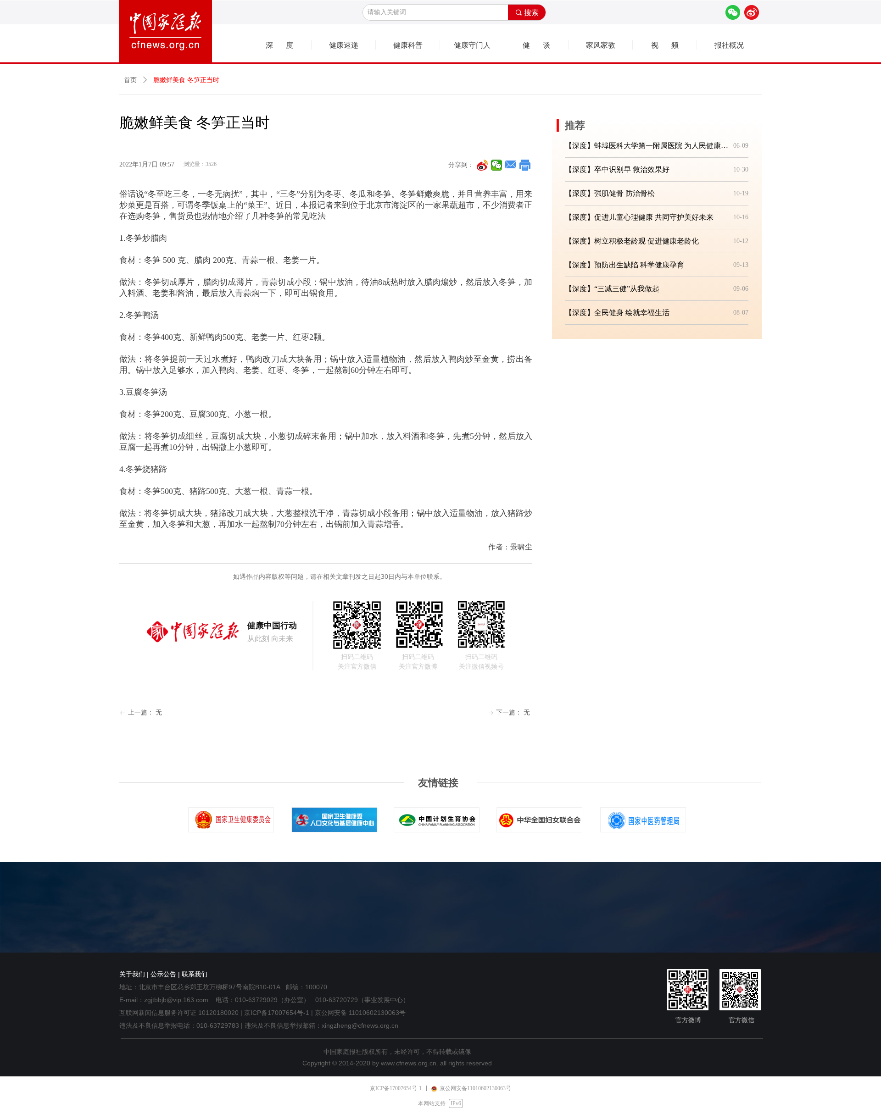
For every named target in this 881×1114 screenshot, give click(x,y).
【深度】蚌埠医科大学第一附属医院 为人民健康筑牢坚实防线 (647, 146)
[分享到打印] (525, 165)
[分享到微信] (496, 165)
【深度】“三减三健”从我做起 (612, 289)
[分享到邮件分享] (511, 165)
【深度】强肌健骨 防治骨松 (610, 193)
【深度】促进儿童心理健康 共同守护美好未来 (639, 217)
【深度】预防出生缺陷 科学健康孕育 (624, 265)
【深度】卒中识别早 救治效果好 (617, 169)
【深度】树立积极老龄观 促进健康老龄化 (632, 241)
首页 (130, 80)
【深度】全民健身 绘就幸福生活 (617, 312)
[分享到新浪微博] (482, 165)
